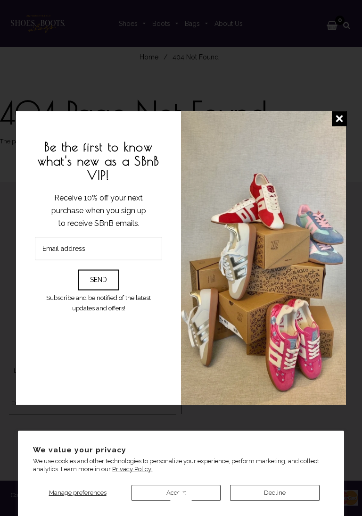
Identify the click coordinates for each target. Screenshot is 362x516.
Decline (275, 492)
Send (98, 279)
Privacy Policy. (132, 469)
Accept (176, 492)
